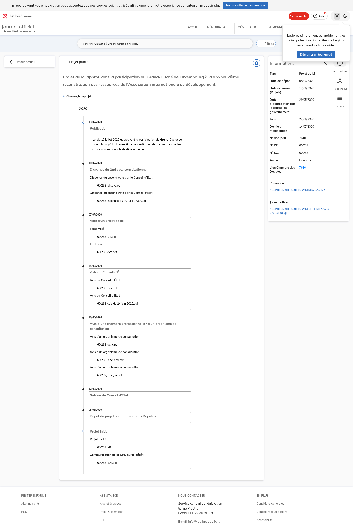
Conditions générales (270, 503)
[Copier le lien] (289, 184)
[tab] (340, 66)
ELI (102, 520)
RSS (24, 512)
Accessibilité (265, 520)
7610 (302, 167)
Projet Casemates (111, 512)
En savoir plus (209, 5)
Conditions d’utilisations (272, 512)
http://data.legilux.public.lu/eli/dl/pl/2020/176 (297, 190)
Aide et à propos (110, 503)
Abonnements (30, 503)
